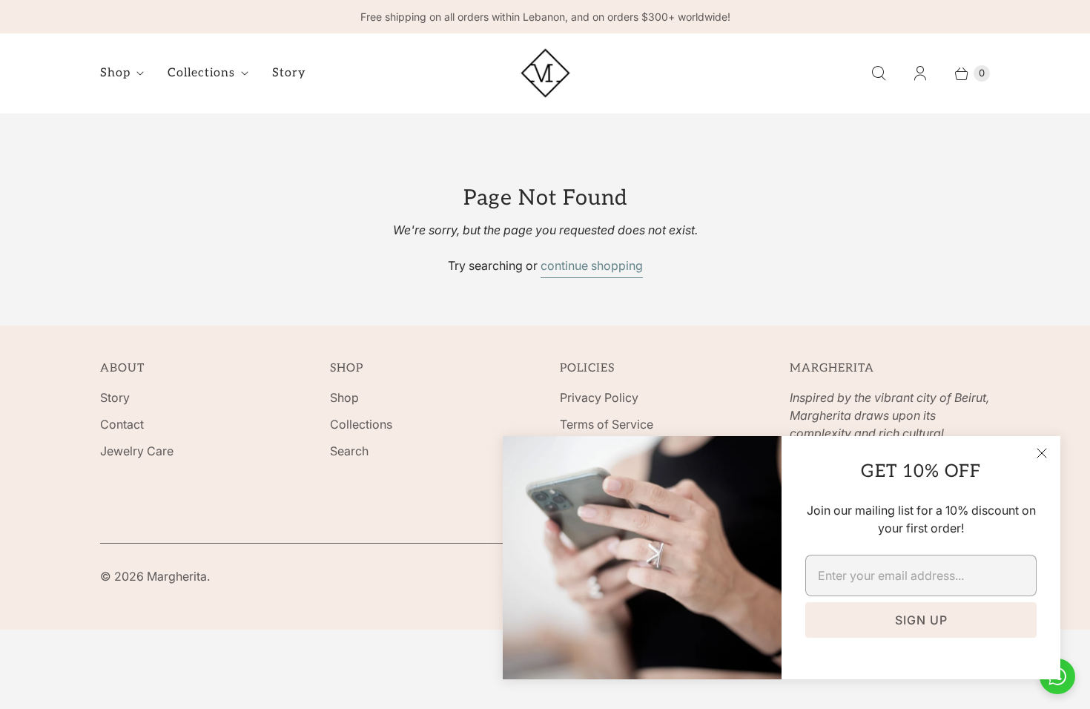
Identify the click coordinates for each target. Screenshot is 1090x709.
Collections (201, 73)
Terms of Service (606, 424)
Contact (122, 424)
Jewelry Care (137, 450)
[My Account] (920, 73)
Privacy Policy (599, 397)
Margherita (177, 576)
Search (349, 450)
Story (289, 73)
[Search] (878, 73)
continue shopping (592, 265)
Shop (115, 73)
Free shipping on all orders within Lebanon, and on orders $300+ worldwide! (545, 16)
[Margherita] (545, 73)
